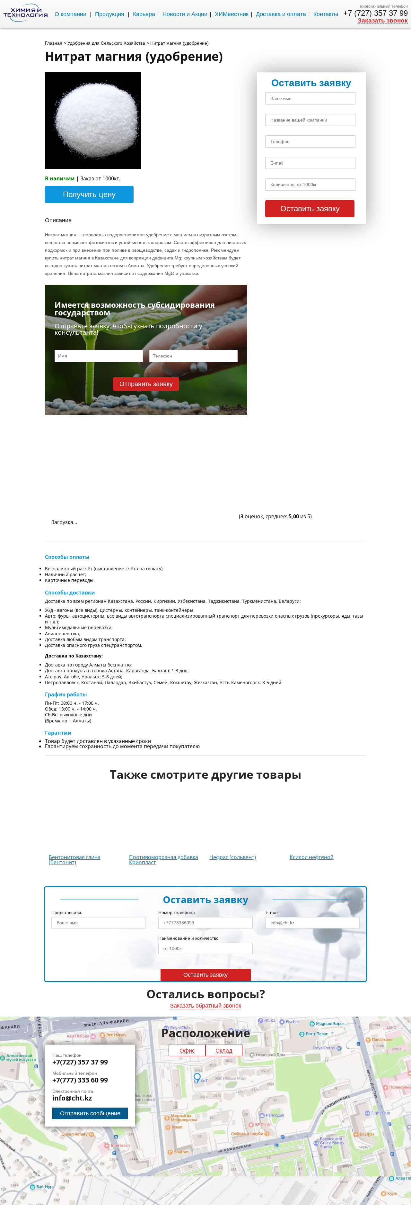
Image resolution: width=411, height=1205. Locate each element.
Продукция (109, 14)
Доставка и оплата (281, 14)
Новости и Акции (184, 14)
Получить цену (89, 194)
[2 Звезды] (189, 445)
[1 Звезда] (93, 445)
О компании (70, 14)
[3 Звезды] (286, 445)
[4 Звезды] (93, 494)
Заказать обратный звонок (205, 1005)
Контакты (325, 14)
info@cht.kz (72, 1098)
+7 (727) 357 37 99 (375, 13)
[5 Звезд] (189, 494)
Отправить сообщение (90, 1113)
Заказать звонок (383, 20)
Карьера (144, 14)
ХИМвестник (232, 14)
